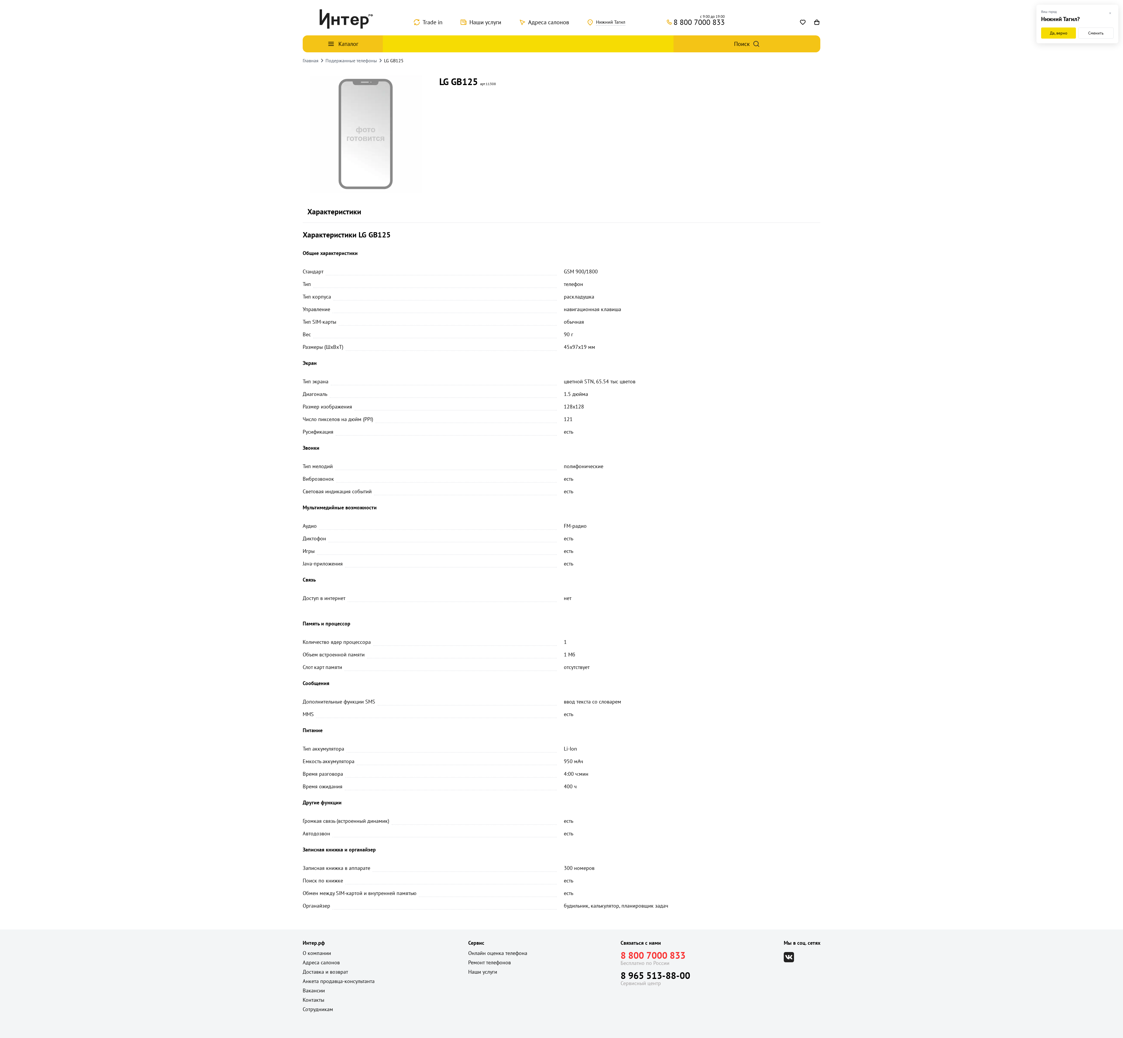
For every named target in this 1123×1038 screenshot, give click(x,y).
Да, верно (1058, 33)
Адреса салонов (548, 22)
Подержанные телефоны (351, 60)
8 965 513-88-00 (655, 975)
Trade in (432, 22)
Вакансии (314, 990)
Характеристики (334, 211)
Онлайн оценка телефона (497, 953)
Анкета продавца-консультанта (339, 981)
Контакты (313, 999)
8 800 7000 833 (653, 955)
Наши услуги (485, 22)
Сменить (1096, 33)
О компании (317, 953)
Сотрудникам (318, 1009)
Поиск (742, 44)
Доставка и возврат (325, 971)
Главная (310, 60)
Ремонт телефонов (489, 962)
